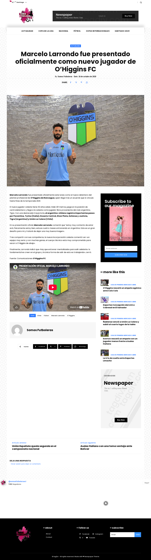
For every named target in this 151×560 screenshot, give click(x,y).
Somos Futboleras (65, 76)
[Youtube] (86, 537)
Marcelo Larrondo (58, 316)
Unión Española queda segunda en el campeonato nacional (34, 447)
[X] (76, 82)
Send (138, 535)
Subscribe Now (121, 255)
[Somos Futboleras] (18, 330)
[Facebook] (70, 82)
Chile (39, 316)
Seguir (147, 483)
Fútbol (46, 316)
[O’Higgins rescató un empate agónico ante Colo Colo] (105, 282)
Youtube (92, 538)
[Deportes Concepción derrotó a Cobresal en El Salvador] (105, 299)
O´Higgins (71, 316)
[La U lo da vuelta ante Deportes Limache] (105, 353)
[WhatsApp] (86, 82)
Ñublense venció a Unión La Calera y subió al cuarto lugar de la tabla (121, 323)
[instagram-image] (15, 503)
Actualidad (75, 46)
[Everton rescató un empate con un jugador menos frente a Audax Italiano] (105, 333)
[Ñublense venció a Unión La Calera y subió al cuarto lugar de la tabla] (105, 316)
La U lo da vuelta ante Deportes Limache (118, 359)
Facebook (85, 534)
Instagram (99, 534)
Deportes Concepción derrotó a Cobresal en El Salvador (119, 306)
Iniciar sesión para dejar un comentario (26, 464)
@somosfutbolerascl (17, 481)
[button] (140, 2)
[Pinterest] (81, 82)
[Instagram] (93, 534)
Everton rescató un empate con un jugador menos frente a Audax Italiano (120, 341)
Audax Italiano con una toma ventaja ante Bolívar (106, 447)
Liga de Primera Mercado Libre (123, 284)
